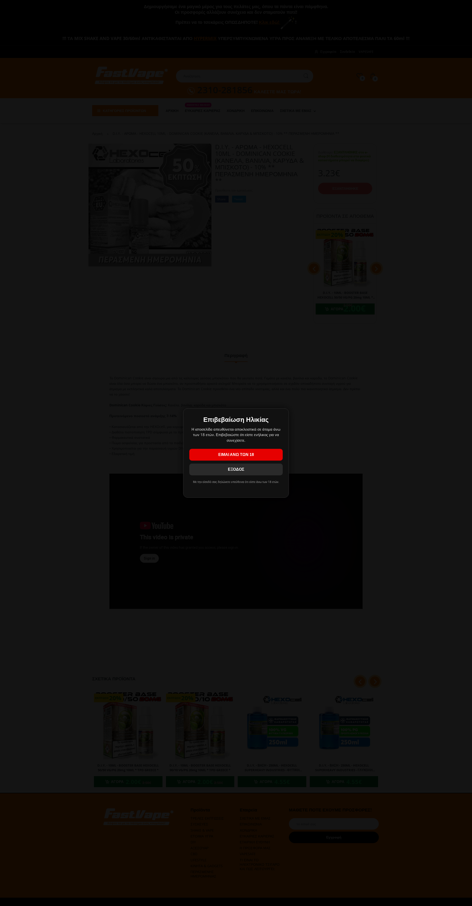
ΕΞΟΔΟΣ (236, 469)
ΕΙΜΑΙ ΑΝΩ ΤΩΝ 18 (236, 455)
